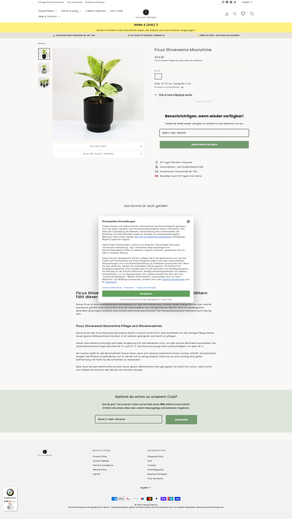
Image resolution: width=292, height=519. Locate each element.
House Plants (46, 10)
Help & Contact (48, 16)
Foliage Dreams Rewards (51, 2)
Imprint (96, 474)
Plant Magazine (155, 469)
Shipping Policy (155, 456)
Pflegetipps (98, 146)
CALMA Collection (95, 10)
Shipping (173, 60)
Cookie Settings (101, 461)
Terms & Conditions (103, 465)
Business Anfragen (95, 2)
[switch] (10, 507)
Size (157, 71)
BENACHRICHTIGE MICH (204, 144)
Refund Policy (100, 469)
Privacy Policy (100, 456)
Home (41, 43)
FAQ (150, 461)
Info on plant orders (98, 153)
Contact (152, 465)
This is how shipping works (173, 94)
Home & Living (69, 10)
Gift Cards (117, 10)
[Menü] (15, 489)
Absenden (181, 419)
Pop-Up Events (74, 2)
